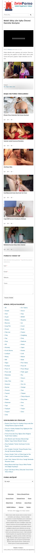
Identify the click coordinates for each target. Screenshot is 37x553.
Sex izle (23, 384)
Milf (6, 359)
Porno (29, 498)
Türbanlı (23, 393)
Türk (6, 396)
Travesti (7, 393)
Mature (23, 356)
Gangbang (24, 335)
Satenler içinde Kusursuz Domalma (14, 141)
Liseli (22, 353)
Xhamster (7, 402)
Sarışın (23, 378)
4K (6, 307)
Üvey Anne (24, 399)
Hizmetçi (7, 347)
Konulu (23, 350)
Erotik (22, 329)
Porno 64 (23, 366)
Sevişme (7, 384)
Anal (6, 314)
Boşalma (23, 320)
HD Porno (18, 503)
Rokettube (8, 375)
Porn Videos (24, 362)
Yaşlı (6, 405)
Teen (22, 390)
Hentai (23, 344)
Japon (22, 347)
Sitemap (21, 507)
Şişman (7, 387)
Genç (22, 338)
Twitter (7, 399)
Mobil (22, 359)
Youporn (7, 411)
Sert (14, 86)
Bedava (7, 320)
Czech (23, 326)
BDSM (23, 317)
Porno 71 (7, 369)
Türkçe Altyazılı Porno (23, 494)
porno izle (8, 536)
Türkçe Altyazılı (25, 396)
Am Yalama (24, 307)
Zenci (22, 411)
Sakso (10, 86)
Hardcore (23, 341)
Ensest (7, 329)
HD (4, 86)
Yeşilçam (7, 408)
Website (6, 277)
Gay (6, 338)
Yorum (5, 283)
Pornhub (7, 366)
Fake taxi (7, 332)
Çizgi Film (8, 326)
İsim (5, 266)
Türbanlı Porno (21, 498)
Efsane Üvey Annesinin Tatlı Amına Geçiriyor (16, 115)
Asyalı (7, 317)
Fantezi (23, 332)
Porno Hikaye (25, 369)
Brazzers (7, 323)
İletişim (29, 507)
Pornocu (10, 49)
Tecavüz (7, 390)
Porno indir (8, 372)
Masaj (6, 356)
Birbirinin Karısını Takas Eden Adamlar (14, 245)
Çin (22, 323)
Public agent (24, 372)
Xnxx (22, 402)
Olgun (7, 86)
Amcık (23, 310)
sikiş (8, 539)
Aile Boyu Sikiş (8, 167)
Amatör (7, 310)
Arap (22, 314)
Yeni (22, 405)
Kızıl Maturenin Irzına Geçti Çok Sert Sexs (15, 193)
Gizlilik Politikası (11, 507)
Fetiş (6, 335)
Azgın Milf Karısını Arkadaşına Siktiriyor (15, 219)
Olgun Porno (9, 503)
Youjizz (23, 408)
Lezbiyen (7, 353)
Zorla (6, 414)
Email (5, 271)
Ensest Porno (9, 498)
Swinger (23, 387)
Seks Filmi (8, 381)
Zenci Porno (28, 503)
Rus (22, 375)
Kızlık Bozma (9, 350)
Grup (6, 341)
